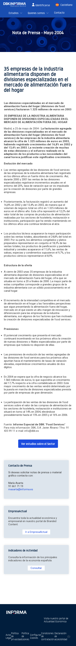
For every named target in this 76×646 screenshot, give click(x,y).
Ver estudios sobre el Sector (38, 444)
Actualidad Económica (55, 621)
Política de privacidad (16, 636)
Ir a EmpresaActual (36, 532)
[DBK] (16, 4)
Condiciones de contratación (47, 636)
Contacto (59, 12)
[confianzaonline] (68, 636)
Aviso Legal (8, 636)
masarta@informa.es (20, 489)
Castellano (66, 5)
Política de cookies (25, 636)
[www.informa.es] (16, 611)
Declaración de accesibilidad (60, 636)
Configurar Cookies (35, 636)
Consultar (36, 568)
